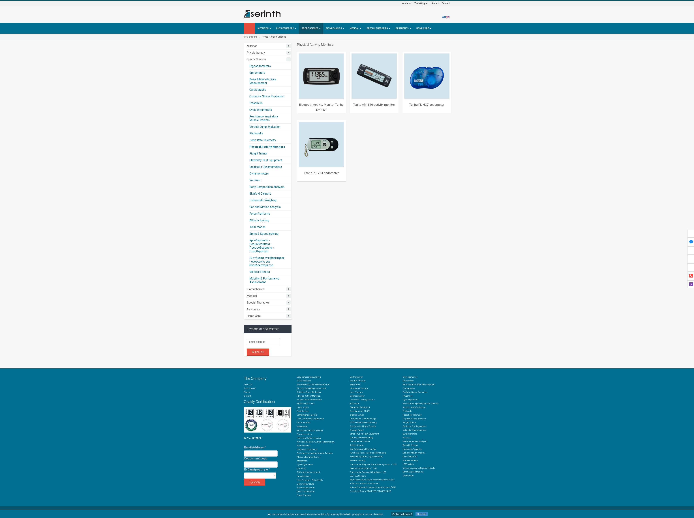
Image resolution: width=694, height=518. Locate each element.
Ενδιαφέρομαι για (257, 469)
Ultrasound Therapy (359, 388)
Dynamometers (259, 173)
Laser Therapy (356, 392)
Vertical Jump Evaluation (264, 126)
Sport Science (310, 28)
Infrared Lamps (357, 415)
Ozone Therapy (304, 495)
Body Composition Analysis (266, 187)
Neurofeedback (303, 476)
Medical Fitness (259, 272)
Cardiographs (257, 89)
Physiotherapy (285, 28)
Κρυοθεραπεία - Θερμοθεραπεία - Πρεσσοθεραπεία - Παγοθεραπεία (261, 246)
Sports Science (256, 59)
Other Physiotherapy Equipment (364, 434)
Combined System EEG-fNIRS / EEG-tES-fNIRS (370, 491)
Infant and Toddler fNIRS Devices (365, 483)
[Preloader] (321, 76)
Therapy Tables (357, 430)
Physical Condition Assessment (311, 388)
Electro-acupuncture (306, 488)
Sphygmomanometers (307, 415)
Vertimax (255, 180)
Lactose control (303, 422)
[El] (444, 16)
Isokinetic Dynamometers (265, 167)
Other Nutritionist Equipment (310, 419)
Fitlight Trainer (258, 153)
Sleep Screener (303, 445)
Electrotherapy (356, 377)
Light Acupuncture (305, 484)
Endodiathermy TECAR (360, 411)
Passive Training (357, 460)
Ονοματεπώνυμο (255, 458)
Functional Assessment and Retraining (368, 453)
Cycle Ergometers (260, 109)
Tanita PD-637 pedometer (426, 104)
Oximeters (302, 468)
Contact (446, 3)
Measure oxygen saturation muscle (419, 468)
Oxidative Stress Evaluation (266, 96)
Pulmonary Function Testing (310, 430)
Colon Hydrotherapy (305, 491)
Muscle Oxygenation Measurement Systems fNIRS (373, 487)
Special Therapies (377, 28)
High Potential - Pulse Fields (310, 480)
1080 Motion (257, 227)
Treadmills (256, 103)
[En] (447, 16)
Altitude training (259, 220)
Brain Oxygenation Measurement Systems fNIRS (372, 480)
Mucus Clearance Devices (309, 457)
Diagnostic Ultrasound (307, 449)
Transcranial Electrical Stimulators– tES (368, 472)
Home (265, 36)
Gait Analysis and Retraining (363, 449)
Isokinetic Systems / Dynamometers (366, 456)
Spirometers (257, 72)
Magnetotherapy (357, 396)
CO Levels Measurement (308, 472)
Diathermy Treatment (360, 407)
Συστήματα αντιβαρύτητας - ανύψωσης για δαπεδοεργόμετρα (267, 261)
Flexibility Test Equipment (265, 160)
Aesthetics (402, 28)
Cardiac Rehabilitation (360, 441)
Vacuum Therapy (357, 381)
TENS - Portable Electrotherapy (363, 422)
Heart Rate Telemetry (262, 140)
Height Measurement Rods (309, 400)
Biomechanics (334, 28)
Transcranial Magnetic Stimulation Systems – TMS (373, 464)
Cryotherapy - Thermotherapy (363, 419)
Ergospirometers (260, 66)
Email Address (255, 447)
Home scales (303, 407)
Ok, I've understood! (402, 513)
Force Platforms (259, 213)
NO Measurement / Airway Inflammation (315, 442)
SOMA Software (304, 381)
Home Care (422, 28)
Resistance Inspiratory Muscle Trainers (263, 118)
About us (407, 3)
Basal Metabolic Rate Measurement (262, 81)
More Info (421, 513)
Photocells (256, 133)
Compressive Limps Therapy (363, 426)
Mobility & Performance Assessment (264, 280)
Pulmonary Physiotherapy (361, 438)
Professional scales (305, 403)
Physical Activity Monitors (267, 147)
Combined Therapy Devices (362, 400)
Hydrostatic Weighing (263, 200)
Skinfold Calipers (260, 193)
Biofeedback (355, 384)
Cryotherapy (408, 475)
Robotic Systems (357, 445)
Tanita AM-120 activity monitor (374, 104)
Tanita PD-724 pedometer (321, 173)
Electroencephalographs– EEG (363, 468)
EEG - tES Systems (358, 476)
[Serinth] (262, 14)
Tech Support (421, 3)
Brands (435, 3)
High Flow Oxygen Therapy (309, 438)
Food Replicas (303, 411)
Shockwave (354, 403)
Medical (354, 28)
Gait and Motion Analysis (265, 207)
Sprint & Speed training (263, 233)
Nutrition (263, 28)
